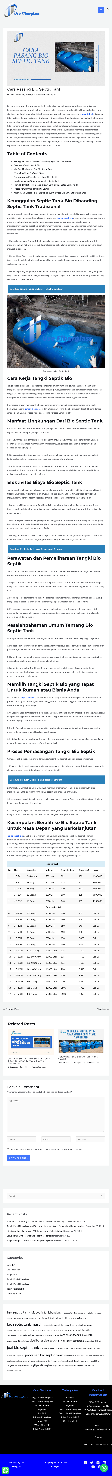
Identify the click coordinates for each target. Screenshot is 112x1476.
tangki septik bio (65, 218)
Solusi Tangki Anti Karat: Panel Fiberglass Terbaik (30, 1235)
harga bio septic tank (73, 1340)
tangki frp (95, 1361)
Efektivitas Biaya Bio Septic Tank (29, 173)
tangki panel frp (58, 1365)
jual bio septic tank (23, 1347)
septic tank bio (70, 1355)
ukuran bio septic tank (14, 1370)
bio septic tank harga (14, 1318)
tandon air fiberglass (38, 1361)
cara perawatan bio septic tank (18, 1341)
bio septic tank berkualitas (73, 1313)
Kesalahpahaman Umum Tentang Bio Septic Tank (36, 181)
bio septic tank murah (24, 1324)
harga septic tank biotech (93, 1341)
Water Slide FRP (42, 1425)
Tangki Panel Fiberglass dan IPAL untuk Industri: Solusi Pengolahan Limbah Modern (46, 1226)
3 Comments (13, 1067)
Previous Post (11, 1009)
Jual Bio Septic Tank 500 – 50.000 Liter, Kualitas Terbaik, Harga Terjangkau (29, 1061)
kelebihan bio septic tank (65, 1348)
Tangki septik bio (15, 836)
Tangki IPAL (12, 1274)
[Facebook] (85, 1463)
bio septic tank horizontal (31, 1318)
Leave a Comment (15, 94)
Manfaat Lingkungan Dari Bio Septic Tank (33, 169)
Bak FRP (11, 1265)
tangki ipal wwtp (23, 1365)
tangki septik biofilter (86, 1365)
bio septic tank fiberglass (92, 1313)
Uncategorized (14, 1293)
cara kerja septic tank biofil (55, 1330)
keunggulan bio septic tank (88, 1348)
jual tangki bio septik (47, 1348)
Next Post (103, 1009)
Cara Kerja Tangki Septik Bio (27, 165)
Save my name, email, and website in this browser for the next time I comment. (47, 1149)
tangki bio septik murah (65, 1361)
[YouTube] (93, 1466)
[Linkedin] (104, 1463)
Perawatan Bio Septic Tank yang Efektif (78, 1058)
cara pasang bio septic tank (45, 1334)
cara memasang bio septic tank (19, 1335)
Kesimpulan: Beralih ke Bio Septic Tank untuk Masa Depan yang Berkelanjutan (50, 192)
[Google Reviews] (99, 1466)
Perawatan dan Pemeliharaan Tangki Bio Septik (36, 177)
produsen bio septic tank (44, 1355)
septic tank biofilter (96, 1356)
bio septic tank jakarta (75, 1318)
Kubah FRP (42, 1421)
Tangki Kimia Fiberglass (18, 1279)
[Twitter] (91, 1463)
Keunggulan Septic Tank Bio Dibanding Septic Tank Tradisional (42, 161)
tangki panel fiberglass (41, 1365)
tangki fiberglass (81, 1360)
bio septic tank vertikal (14, 1330)
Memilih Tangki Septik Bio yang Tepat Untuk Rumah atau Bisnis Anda (46, 185)
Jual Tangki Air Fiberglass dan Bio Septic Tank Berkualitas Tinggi (36, 1221)
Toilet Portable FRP (16, 1289)
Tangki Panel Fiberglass (18, 1284)
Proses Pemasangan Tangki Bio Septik (31, 189)
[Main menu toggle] (101, 9)
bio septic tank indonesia (52, 1318)
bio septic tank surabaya (81, 1325)
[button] (108, 9)
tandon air (26, 1361)
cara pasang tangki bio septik (76, 1334)
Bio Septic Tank (33, 94)
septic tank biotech (14, 1361)
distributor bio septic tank (46, 1340)
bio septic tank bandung (46, 1312)
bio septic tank (86, 114)
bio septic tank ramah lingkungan (56, 1325)
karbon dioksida (32, 409)
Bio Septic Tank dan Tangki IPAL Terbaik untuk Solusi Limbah (35, 1231)
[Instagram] (98, 1463)
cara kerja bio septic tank (34, 1330)
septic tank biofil (82, 1356)
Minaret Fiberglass (42, 1417)
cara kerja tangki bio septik (77, 1330)
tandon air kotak (51, 1361)
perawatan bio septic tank (15, 1356)
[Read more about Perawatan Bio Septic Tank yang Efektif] (81, 1041)
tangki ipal (12, 1365)
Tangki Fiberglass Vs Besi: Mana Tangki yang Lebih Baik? (33, 1240)
